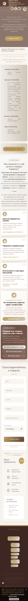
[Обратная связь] (19, 8)
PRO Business (9, 10)
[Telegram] (12, 8)
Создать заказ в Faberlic (10, 257)
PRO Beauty (15, 544)
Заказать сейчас (14, 38)
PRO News (15, 554)
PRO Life (14, 557)
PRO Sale (14, 565)
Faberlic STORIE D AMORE (13, 538)
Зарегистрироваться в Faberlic (12, 232)
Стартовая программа (15, 351)
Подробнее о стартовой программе (10, 284)
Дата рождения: (8, 425)
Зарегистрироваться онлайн (15, 347)
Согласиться (14, 599)
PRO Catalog (15, 561)
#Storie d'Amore (20, 579)
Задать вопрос (15, 319)
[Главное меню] (25, 9)
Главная (4, 10)
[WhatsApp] (15, 8)
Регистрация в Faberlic (14, 149)
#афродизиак (9, 577)
